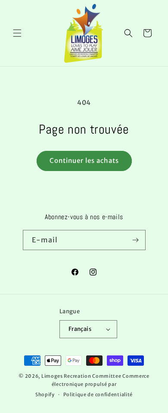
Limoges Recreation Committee (81, 376)
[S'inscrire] (135, 240)
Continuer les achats (84, 160)
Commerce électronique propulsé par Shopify (92, 385)
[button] (17, 33)
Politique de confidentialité (98, 395)
